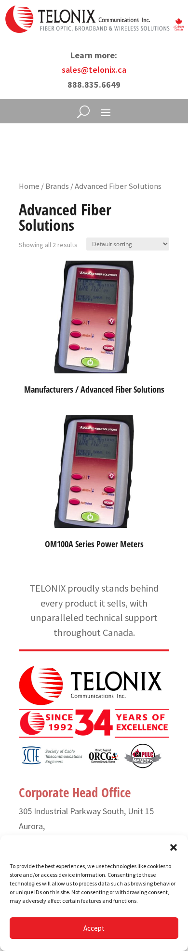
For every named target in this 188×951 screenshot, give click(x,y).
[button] (173, 847)
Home (29, 186)
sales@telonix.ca (94, 69)
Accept (94, 928)
